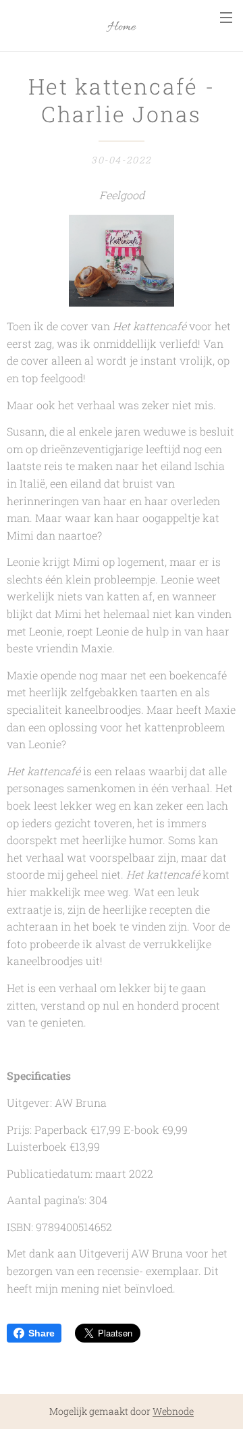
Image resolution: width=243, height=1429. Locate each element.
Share (41, 1333)
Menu (226, 16)
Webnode (173, 1411)
